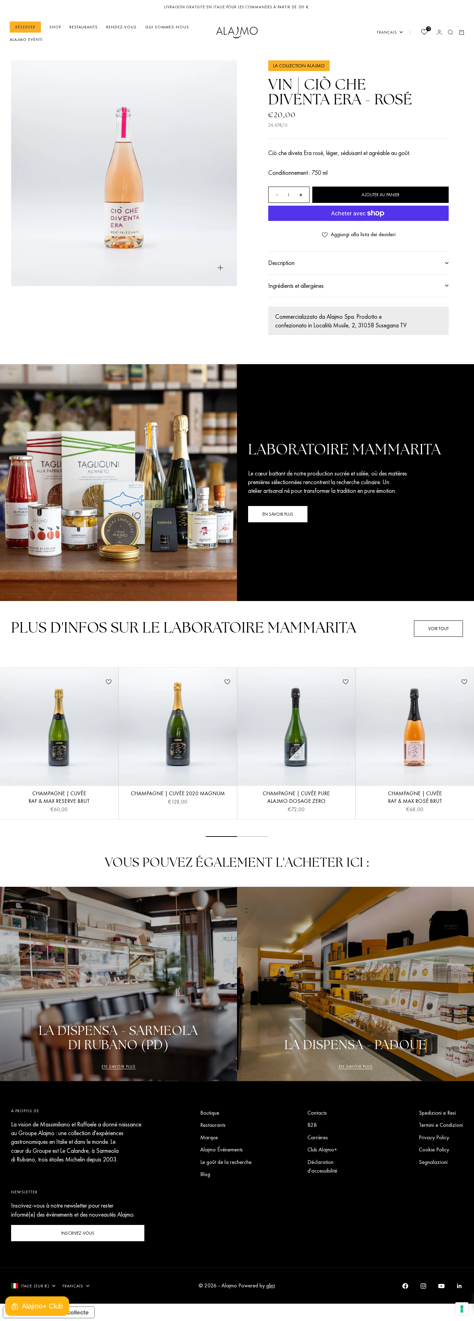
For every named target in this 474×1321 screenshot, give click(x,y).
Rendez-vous (121, 27)
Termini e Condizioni (441, 1125)
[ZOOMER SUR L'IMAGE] (220, 267)
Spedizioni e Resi (437, 1112)
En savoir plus (119, 1066)
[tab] (183, 628)
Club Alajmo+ (322, 1149)
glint (270, 1285)
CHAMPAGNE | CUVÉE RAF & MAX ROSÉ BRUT (415, 798)
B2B (312, 1125)
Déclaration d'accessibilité (322, 1166)
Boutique (209, 1112)
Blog (205, 1174)
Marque (209, 1137)
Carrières (317, 1137)
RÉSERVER (25, 27)
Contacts (317, 1112)
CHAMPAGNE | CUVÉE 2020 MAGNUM (178, 794)
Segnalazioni (433, 1162)
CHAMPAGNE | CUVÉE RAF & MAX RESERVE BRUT (59, 798)
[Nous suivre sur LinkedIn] (459, 1286)
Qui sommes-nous (167, 27)
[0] (424, 33)
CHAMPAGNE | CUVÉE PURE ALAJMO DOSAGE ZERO (296, 798)
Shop (55, 27)
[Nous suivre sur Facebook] (405, 1286)
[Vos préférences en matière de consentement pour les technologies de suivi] (461, 1308)
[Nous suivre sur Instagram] (423, 1286)
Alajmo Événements (221, 1149)
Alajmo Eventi (26, 39)
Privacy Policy (434, 1137)
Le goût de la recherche (226, 1162)
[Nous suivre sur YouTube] (441, 1286)
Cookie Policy (434, 1149)
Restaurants (83, 27)
